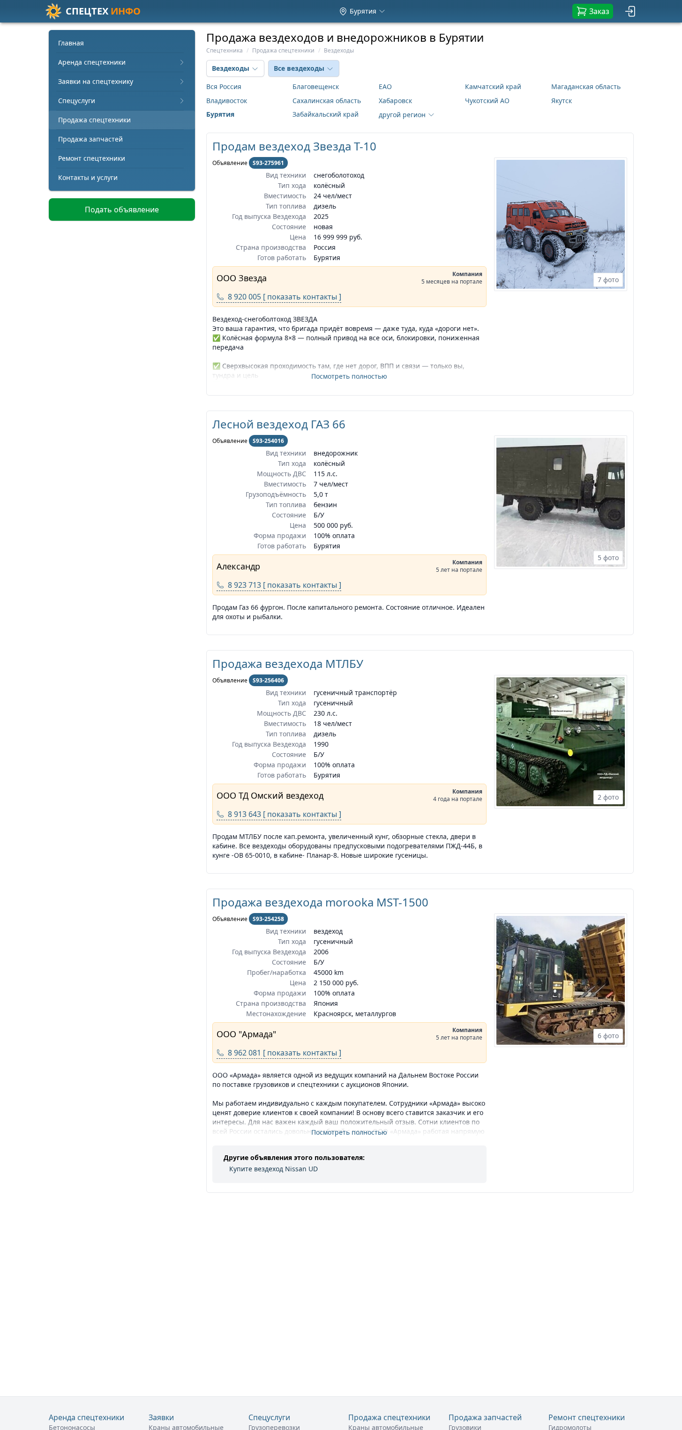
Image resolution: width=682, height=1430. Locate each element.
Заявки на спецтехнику (95, 81)
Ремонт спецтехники (91, 158)
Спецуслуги (76, 100)
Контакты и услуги (88, 177)
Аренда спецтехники (92, 62)
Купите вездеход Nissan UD (273, 1168)
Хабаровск (395, 100)
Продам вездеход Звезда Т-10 (294, 146)
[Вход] (630, 11)
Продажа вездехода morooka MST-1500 (320, 902)
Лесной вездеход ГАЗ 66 (278, 424)
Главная (71, 42)
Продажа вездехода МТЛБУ (287, 663)
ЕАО (385, 86)
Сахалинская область (326, 100)
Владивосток (226, 100)
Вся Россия (223, 86)
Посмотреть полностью (349, 376)
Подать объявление (122, 209)
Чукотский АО (487, 100)
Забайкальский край (325, 114)
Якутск (561, 100)
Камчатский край (493, 86)
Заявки (161, 1417)
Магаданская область (586, 86)
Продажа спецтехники (94, 119)
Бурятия (220, 114)
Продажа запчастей (90, 139)
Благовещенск (315, 86)
